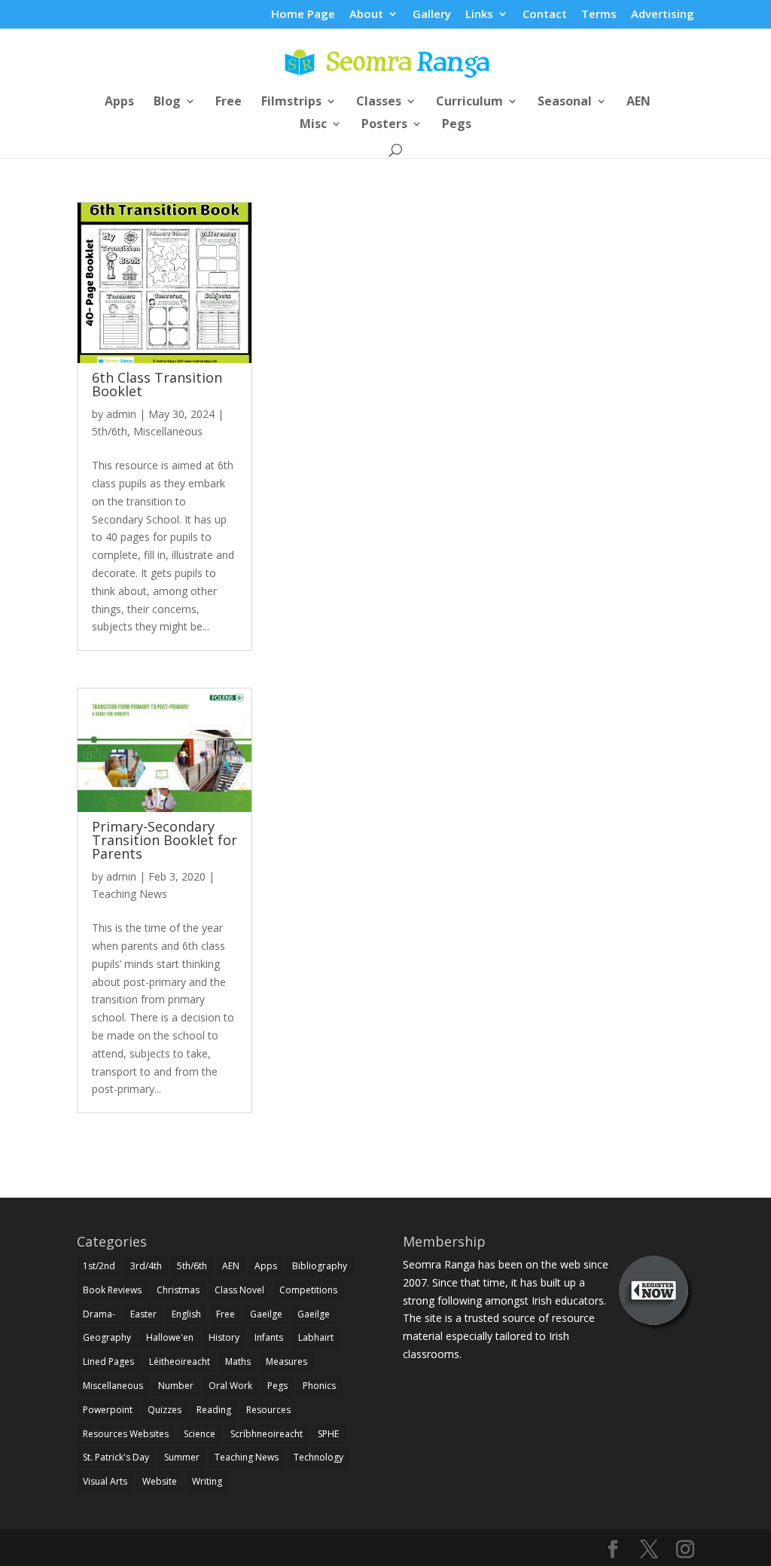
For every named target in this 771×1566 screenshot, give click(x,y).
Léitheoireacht (179, 1361)
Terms (599, 14)
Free (228, 102)
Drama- (99, 1314)
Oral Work (230, 1385)
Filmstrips (291, 102)
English (186, 1314)
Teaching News (129, 894)
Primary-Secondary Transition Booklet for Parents (164, 839)
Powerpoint (108, 1409)
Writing (207, 1481)
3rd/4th (146, 1265)
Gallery (432, 14)
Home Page (303, 14)
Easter (143, 1314)
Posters (384, 125)
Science (199, 1433)
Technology (318, 1457)
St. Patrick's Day (116, 1457)
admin (121, 414)
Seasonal (565, 102)
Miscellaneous (168, 431)
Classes (378, 102)
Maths (238, 1361)
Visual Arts (105, 1481)
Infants (268, 1337)
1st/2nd (99, 1265)
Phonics (319, 1385)
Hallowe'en (170, 1337)
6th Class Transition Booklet (157, 384)
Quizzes (164, 1409)
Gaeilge (266, 1314)
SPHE (328, 1433)
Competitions (308, 1290)
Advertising (662, 14)
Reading (214, 1409)
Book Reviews (112, 1290)
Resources (268, 1409)
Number (176, 1385)
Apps (119, 102)
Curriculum (469, 102)
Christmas (178, 1290)
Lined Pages (108, 1361)
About (366, 14)
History (224, 1337)
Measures (286, 1361)
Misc (313, 125)
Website (159, 1481)
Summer (182, 1457)
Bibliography (319, 1265)
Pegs (456, 125)
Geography (107, 1337)
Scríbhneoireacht (266, 1433)
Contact (545, 14)
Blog (167, 102)
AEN (638, 102)
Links (479, 14)
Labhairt (316, 1337)
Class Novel (239, 1290)
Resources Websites (126, 1433)
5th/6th (109, 431)
